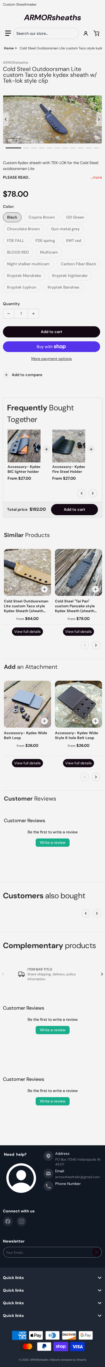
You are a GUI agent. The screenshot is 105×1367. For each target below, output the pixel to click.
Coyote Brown (42, 217)
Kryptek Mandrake (24, 275)
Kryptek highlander (70, 275)
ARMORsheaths (39, 1359)
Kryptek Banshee (63, 287)
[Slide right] (99, 119)
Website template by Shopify (68, 1359)
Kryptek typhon (21, 287)
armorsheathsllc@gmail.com (77, 1177)
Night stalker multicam (28, 263)
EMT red (73, 240)
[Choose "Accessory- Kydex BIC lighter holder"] (36, 434)
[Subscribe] (96, 1252)
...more (96, 177)
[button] (8, 33)
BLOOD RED (18, 252)
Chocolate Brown (23, 228)
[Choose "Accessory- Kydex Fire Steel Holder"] (80, 434)
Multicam (49, 252)
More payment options (51, 358)
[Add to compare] (44, 589)
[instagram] (21, 1221)
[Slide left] (6, 119)
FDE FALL (15, 240)
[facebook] (8, 1221)
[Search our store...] (72, 33)
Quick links (13, 1277)
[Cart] (97, 33)
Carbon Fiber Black (78, 263)
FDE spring (45, 240)
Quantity (11, 303)
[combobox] (46, 33)
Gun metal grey (65, 228)
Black (12, 217)
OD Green (75, 217)
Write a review (52, 842)
